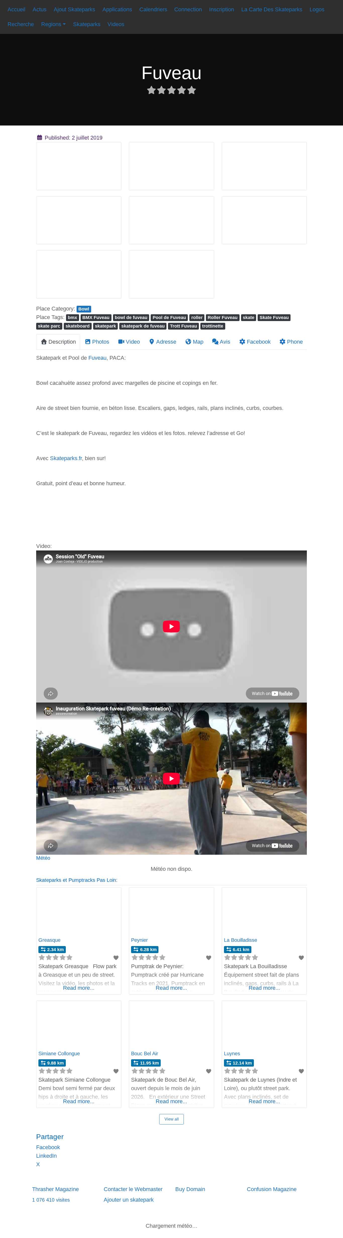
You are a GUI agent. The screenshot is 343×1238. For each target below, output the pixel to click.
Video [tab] (133, 342)
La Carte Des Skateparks (271, 9)
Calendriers (153, 9)
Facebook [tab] (259, 342)
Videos (115, 24)
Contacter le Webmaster (133, 1189)
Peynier (139, 940)
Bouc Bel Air (144, 1053)
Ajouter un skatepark (129, 1200)
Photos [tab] (100, 342)
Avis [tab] (225, 342)
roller (197, 317)
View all (171, 1119)
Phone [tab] (295, 342)
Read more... (78, 988)
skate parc (49, 326)
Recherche (21, 24)
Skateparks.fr (66, 458)
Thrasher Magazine (55, 1189)
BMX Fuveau (95, 317)
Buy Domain (190, 1189)
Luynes (232, 1053)
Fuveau (97, 358)
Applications (117, 9)
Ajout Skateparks (74, 9)
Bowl (83, 309)
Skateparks (86, 24)
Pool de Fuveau (169, 317)
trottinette (212, 326)
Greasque (49, 940)
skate (248, 317)
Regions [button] (51, 24)
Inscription (221, 9)
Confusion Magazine (272, 1189)
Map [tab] (198, 342)
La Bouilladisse (240, 940)
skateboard (78, 326)
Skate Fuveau (274, 317)
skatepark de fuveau (143, 326)
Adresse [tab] (166, 342)
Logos (317, 9)
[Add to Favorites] (116, 958)
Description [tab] (62, 342)
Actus (39, 9)
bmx (72, 317)
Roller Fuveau (223, 317)
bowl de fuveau (131, 317)
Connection (188, 9)
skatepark (105, 326)
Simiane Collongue (59, 1053)
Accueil (16, 9)
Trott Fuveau (183, 326)
